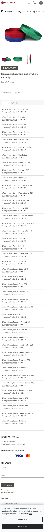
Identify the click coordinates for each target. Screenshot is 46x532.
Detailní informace (7, 82)
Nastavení (22, 519)
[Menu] (41, 3)
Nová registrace (7, 490)
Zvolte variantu (9, 68)
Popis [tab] (12, 103)
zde (30, 513)
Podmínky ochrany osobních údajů (13, 444)
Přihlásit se (7, 485)
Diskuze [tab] (18, 103)
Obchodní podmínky (8, 441)
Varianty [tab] (6, 103)
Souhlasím (22, 526)
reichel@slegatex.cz (11, 503)
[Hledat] (29, 3)
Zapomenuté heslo (7, 492)
